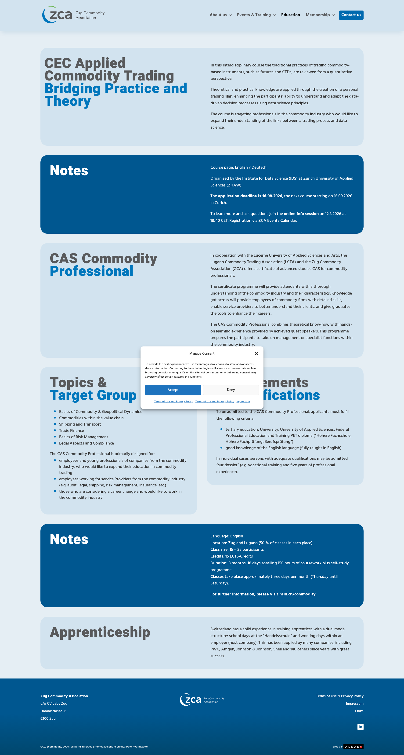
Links (359, 711)
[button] (256, 353)
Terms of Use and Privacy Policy (173, 401)
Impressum (243, 401)
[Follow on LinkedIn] (360, 727)
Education (290, 15)
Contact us (351, 15)
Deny (231, 390)
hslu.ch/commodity (297, 594)
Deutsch (259, 167)
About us (218, 15)
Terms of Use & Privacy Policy (340, 696)
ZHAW (234, 185)
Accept (173, 390)
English (241, 167)
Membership (318, 15)
